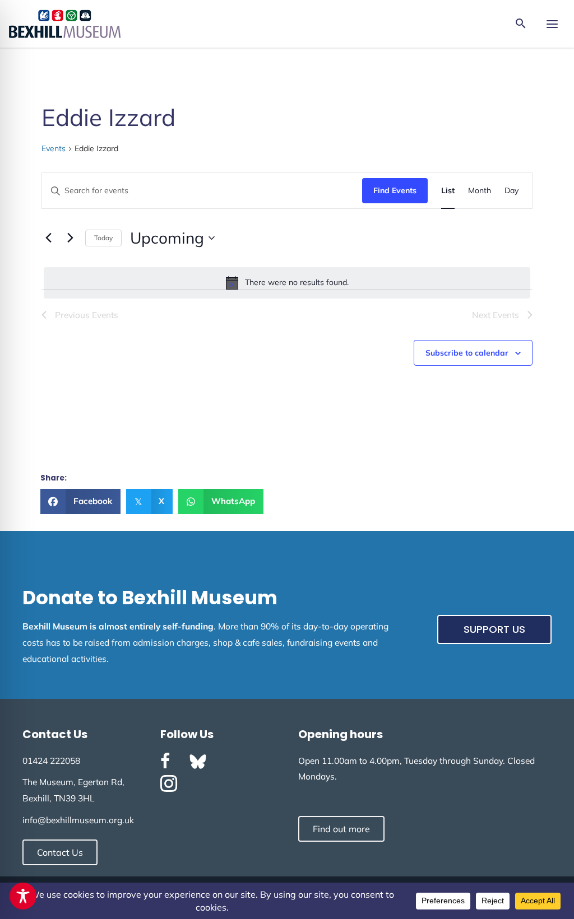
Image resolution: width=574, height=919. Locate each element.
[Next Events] (70, 238)
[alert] (287, 282)
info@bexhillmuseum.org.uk (78, 819)
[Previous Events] (48, 238)
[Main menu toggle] (552, 24)
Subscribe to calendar (466, 353)
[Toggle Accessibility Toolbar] (23, 896)
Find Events (394, 190)
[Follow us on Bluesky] (198, 762)
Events (53, 148)
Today (103, 238)
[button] (520, 24)
